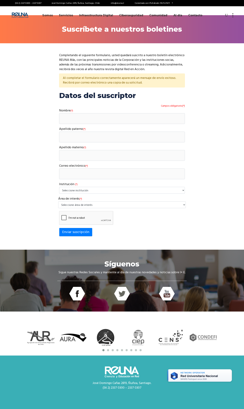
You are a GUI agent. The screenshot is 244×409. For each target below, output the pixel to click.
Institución (68, 184)
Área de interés (70, 199)
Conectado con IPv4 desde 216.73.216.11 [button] (152, 3)
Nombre (66, 110)
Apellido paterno (72, 129)
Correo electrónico (73, 166)
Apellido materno (72, 147)
